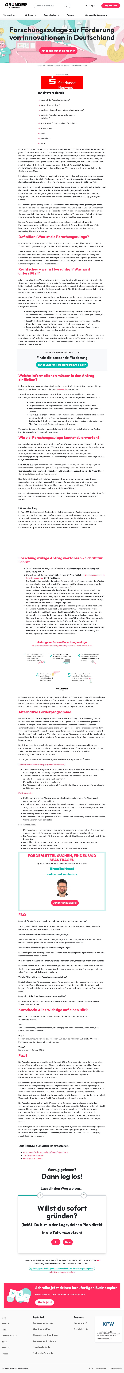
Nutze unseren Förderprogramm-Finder (62, 364)
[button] (91, 5)
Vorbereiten (9, 15)
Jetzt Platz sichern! (65, 902)
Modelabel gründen (42, 1347)
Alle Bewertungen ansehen (62, 1272)
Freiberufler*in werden (43, 1353)
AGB (91, 1368)
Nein (68, 1242)
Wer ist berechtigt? (50, 105)
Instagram (79, 1323)
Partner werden (9, 1335)
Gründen (29, 15)
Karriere (6, 1347)
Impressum (101, 1368)
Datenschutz (116, 1368)
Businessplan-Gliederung (44, 1341)
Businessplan (62, 389)
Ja (55, 1242)
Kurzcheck (46, 138)
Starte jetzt (44, 1302)
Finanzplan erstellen (32, 1158)
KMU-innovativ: (25, 793)
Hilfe (4, 1329)
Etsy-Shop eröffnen (42, 1329)
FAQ (43, 133)
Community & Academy (96, 15)
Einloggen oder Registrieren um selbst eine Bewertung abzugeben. (63, 1269)
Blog (4, 1317)
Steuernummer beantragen (45, 1335)
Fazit (43, 143)
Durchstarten (50, 15)
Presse (5, 1353)
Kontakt (5, 1323)
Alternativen (47, 128)
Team (4, 1341)
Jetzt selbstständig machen (58, 50)
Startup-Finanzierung (33, 1155)
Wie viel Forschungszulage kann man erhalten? (58, 116)
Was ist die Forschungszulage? (55, 100)
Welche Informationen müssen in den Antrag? (62, 110)
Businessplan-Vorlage (43, 1323)
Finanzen (71, 15)
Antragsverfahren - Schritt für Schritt (58, 123)
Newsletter (79, 1329)
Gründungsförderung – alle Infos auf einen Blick (45, 1152)
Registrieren (111, 5)
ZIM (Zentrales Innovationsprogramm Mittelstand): (41, 764)
